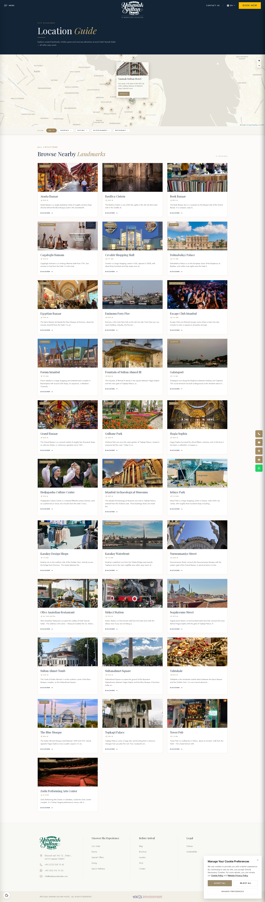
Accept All (220, 883)
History (82, 130)
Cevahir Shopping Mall (119, 255)
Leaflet (243, 125)
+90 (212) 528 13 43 (54, 864)
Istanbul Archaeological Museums (126, 492)
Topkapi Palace (114, 732)
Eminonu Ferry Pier (117, 313)
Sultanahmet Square (118, 671)
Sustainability (192, 851)
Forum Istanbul (50, 372)
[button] (132, 101)
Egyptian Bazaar (50, 313)
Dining (94, 863)
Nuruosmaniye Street (183, 553)
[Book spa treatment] (259, 459)
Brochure (142, 851)
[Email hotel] (259, 442)
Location (142, 857)
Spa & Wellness (98, 868)
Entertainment (101, 130)
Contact (142, 868)
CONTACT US (213, 5)
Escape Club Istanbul (183, 313)
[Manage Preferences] (6, 895)
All (51, 130)
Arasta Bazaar (49, 196)
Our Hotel (96, 846)
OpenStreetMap (253, 125)
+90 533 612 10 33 (54, 870)
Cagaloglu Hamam (52, 255)
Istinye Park (177, 492)
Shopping (66, 130)
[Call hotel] (259, 433)
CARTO (262, 125)
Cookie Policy (217, 875)
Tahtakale (176, 671)
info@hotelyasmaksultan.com (56, 876)
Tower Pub (176, 732)
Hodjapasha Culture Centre (57, 492)
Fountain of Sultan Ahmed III (123, 372)
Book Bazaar (178, 196)
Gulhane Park (113, 433)
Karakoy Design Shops (54, 553)
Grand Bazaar (49, 433)
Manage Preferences (233, 891)
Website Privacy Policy (238, 875)
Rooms (94, 851)
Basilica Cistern (115, 196)
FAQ (141, 863)
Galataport (177, 372)
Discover (45, 213)
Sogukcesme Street (182, 612)
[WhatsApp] (259, 468)
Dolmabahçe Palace (182, 255)
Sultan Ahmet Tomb (52, 671)
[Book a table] (259, 451)
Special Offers (98, 857)
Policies (190, 846)
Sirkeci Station (114, 612)
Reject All (245, 883)
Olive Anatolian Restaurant (57, 612)
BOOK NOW (250, 5)
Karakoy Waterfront (117, 553)
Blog (141, 846)
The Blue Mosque (51, 732)
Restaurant (121, 130)
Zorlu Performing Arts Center (58, 791)
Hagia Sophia (178, 433)
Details (124, 94)
